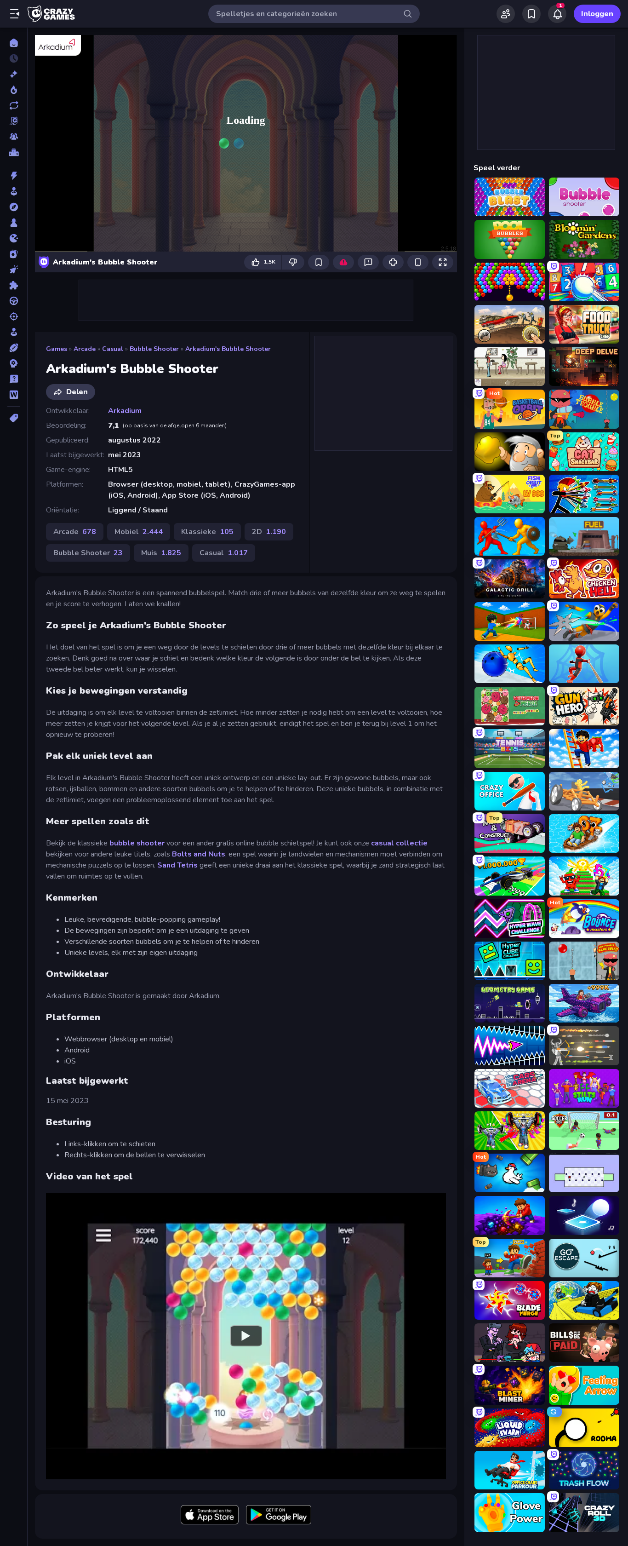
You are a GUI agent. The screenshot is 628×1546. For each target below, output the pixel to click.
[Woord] (13, 394)
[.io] (13, 238)
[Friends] (506, 14)
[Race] (13, 301)
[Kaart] (13, 254)
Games (56, 349)
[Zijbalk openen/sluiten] (15, 14)
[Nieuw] (13, 74)
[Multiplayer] (13, 136)
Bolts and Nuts (198, 854)
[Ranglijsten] (13, 152)
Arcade (85, 349)
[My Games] (531, 14)
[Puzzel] (13, 285)
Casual (112, 349)
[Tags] (13, 418)
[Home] (13, 43)
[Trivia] (13, 379)
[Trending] (13, 90)
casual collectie (399, 843)
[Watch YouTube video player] (246, 1335)
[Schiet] (13, 316)
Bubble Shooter (154, 349)
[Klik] (13, 269)
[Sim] (13, 332)
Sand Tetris (177, 865)
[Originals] (13, 121)
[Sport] (13, 348)
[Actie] (13, 176)
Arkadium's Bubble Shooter (228, 349)
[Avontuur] (13, 207)
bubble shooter (137, 843)
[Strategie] (13, 363)
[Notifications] (557, 14)
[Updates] (13, 105)
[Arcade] (13, 191)
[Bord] (13, 222)
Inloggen (597, 14)
